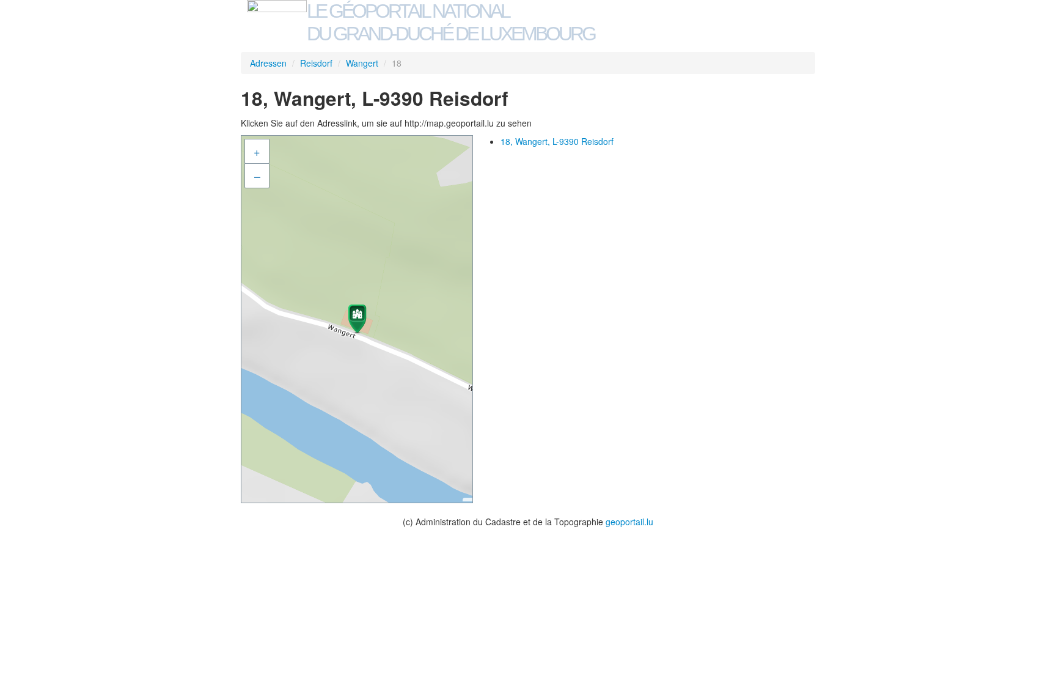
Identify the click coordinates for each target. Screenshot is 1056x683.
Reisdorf (316, 63)
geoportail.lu (629, 521)
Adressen (268, 63)
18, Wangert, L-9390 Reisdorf (557, 141)
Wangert (362, 63)
